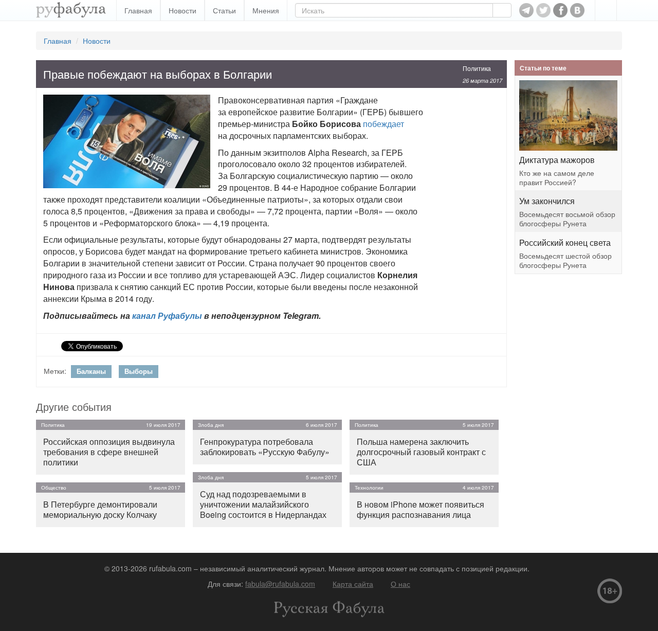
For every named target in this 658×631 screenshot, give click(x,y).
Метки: (55, 371)
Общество (53, 487)
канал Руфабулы (167, 315)
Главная (138, 10)
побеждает (383, 124)
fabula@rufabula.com (280, 584)
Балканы (91, 371)
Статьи (224, 10)
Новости (182, 10)
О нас (400, 584)
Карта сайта (353, 584)
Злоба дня (211, 424)
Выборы (138, 371)
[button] (606, 10)
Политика (477, 68)
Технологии (369, 487)
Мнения (265, 10)
